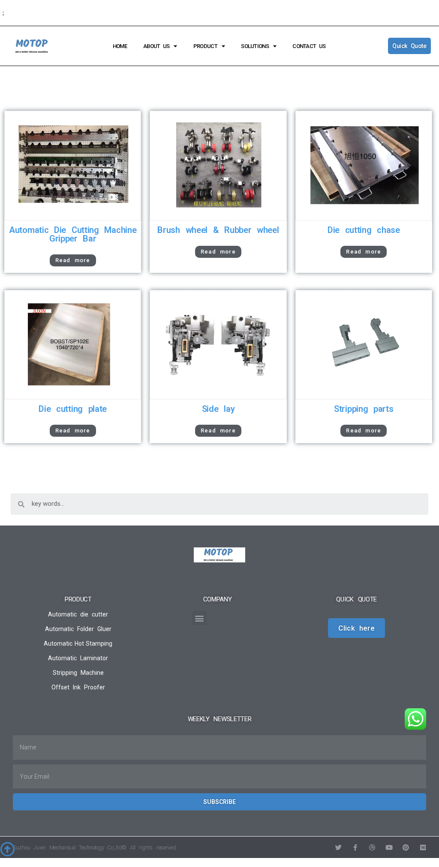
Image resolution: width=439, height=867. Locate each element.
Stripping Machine (78, 672)
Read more (72, 260)
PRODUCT (205, 46)
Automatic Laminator (78, 658)
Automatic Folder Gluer (78, 628)
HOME (120, 46)
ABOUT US (156, 46)
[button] (199, 618)
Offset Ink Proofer (78, 687)
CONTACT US (308, 46)
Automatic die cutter (78, 614)
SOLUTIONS (255, 46)
